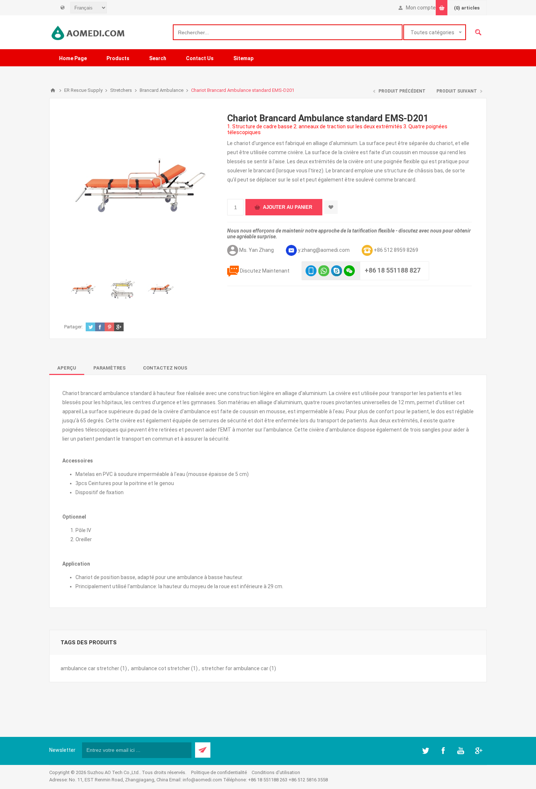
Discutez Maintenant (265, 271)
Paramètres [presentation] (109, 368)
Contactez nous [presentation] (165, 368)
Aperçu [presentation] (66, 368)
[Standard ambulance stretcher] (83, 289)
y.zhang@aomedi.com (324, 250)
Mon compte (421, 8)
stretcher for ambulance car (235, 668)
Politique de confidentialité (219, 772)
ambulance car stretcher (90, 668)
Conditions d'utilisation (276, 772)
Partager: (73, 326)
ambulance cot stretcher (160, 668)
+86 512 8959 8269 (396, 250)
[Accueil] (53, 90)
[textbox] (288, 32)
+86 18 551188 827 (392, 270)
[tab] (66, 368)
